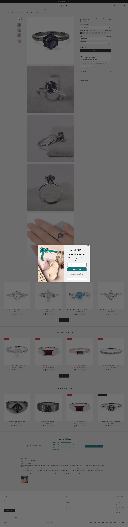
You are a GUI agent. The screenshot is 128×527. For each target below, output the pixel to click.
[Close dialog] (88, 246)
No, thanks (77, 279)
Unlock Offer (77, 269)
